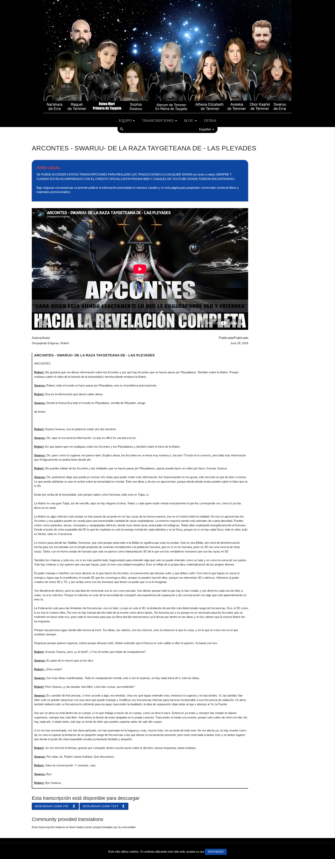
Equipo (125, 121)
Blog (188, 121)
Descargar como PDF (55, 806)
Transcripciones (158, 121)
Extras (210, 121)
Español (205, 129)
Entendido (216, 851)
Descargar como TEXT (104, 806)
